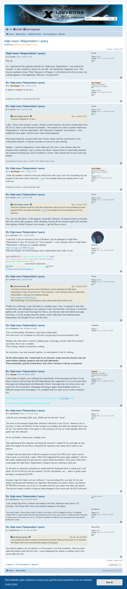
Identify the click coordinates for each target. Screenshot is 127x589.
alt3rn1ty (17, 286)
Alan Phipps (18, 116)
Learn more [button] (11, 584)
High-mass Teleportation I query (26, 41)
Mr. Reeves (17, 537)
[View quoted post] (31, 116)
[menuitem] (9, 29)
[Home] (63, 15)
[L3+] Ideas (65, 398)
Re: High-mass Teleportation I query (25, 82)
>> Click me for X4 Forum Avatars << (20, 269)
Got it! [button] (109, 582)
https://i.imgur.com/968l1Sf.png (20, 248)
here (42, 178)
